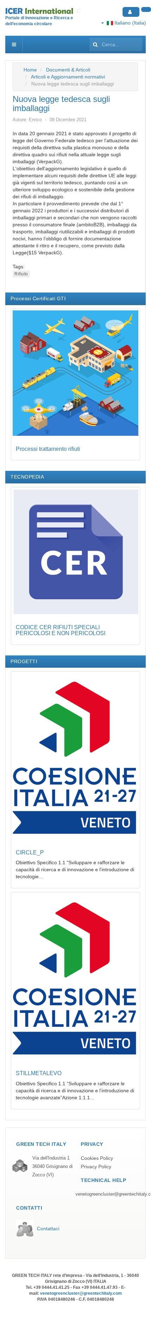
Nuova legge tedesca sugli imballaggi (61, 103)
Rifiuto (21, 273)
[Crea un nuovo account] (146, 9)
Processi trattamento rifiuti (48, 449)
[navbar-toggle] (14, 44)
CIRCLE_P (30, 852)
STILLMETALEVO (38, 1073)
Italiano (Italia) (129, 23)
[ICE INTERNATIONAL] (44, 11)
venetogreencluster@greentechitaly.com (81, 1293)
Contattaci (48, 1228)
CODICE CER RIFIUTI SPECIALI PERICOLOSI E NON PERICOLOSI (60, 630)
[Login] (131, 12)
